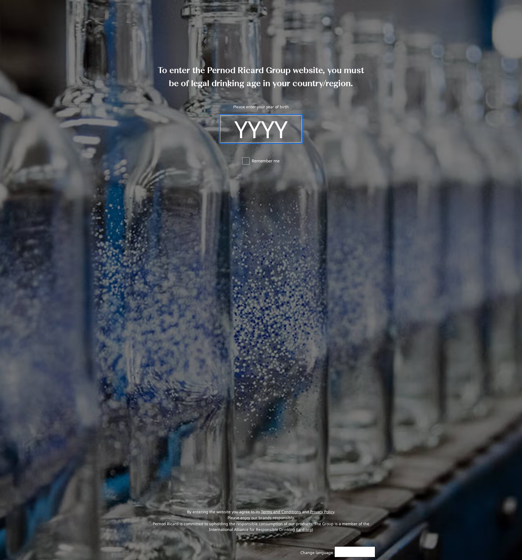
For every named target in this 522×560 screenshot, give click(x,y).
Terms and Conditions (281, 511)
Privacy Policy (322, 511)
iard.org (304, 529)
